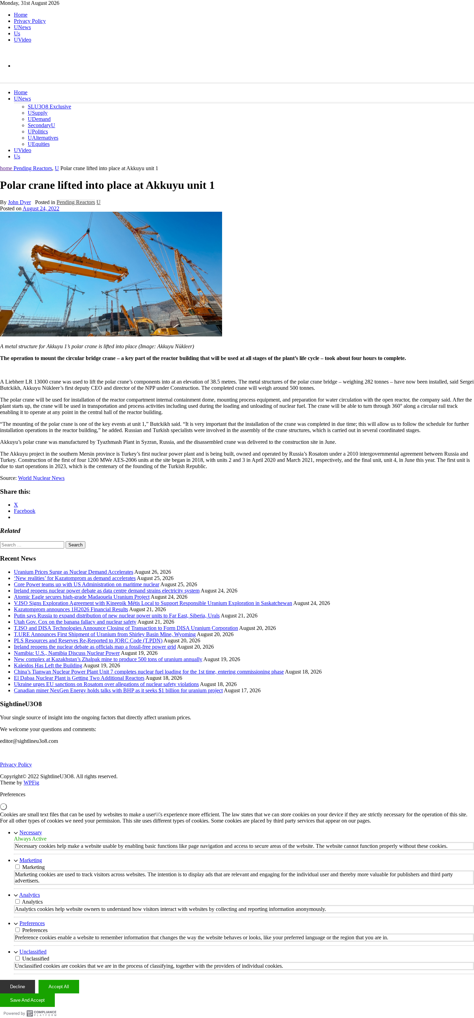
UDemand (39, 119)
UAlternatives (43, 138)
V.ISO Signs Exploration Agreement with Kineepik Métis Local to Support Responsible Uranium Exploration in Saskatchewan (153, 603)
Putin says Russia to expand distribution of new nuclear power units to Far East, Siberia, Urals (117, 615)
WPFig (31, 783)
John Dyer (19, 202)
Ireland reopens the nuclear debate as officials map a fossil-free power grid (95, 647)
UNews (22, 27)
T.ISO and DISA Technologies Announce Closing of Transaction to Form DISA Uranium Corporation (126, 628)
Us (17, 33)
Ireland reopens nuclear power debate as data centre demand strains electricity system (107, 591)
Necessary (30, 832)
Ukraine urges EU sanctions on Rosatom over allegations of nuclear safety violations (106, 684)
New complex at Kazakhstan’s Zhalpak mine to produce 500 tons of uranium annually (108, 659)
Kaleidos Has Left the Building (48, 665)
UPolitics (38, 131)
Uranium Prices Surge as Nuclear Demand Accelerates (73, 572)
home (7, 168)
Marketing (30, 860)
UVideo (22, 40)
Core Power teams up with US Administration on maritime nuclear (86, 584)
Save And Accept (27, 1000)
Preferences (32, 923)
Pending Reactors (33, 168)
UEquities (39, 144)
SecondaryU (41, 125)
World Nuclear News (41, 478)
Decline (17, 986)
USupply (38, 113)
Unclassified (32, 952)
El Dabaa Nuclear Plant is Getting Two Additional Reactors (79, 678)
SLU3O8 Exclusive (49, 106)
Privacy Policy (30, 21)
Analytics (29, 895)
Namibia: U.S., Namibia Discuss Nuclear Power (67, 653)
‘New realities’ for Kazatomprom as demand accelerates (75, 578)
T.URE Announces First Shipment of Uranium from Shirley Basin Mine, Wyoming (105, 634)
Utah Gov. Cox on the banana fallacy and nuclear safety (75, 622)
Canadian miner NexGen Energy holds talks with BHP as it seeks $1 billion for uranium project (118, 690)
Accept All (59, 986)
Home (20, 15)
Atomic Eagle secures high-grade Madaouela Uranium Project (82, 597)
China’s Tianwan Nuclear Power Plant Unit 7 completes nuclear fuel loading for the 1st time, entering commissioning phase (149, 672)
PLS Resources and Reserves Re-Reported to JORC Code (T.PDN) (88, 640)
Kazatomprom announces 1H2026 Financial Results (71, 609)
